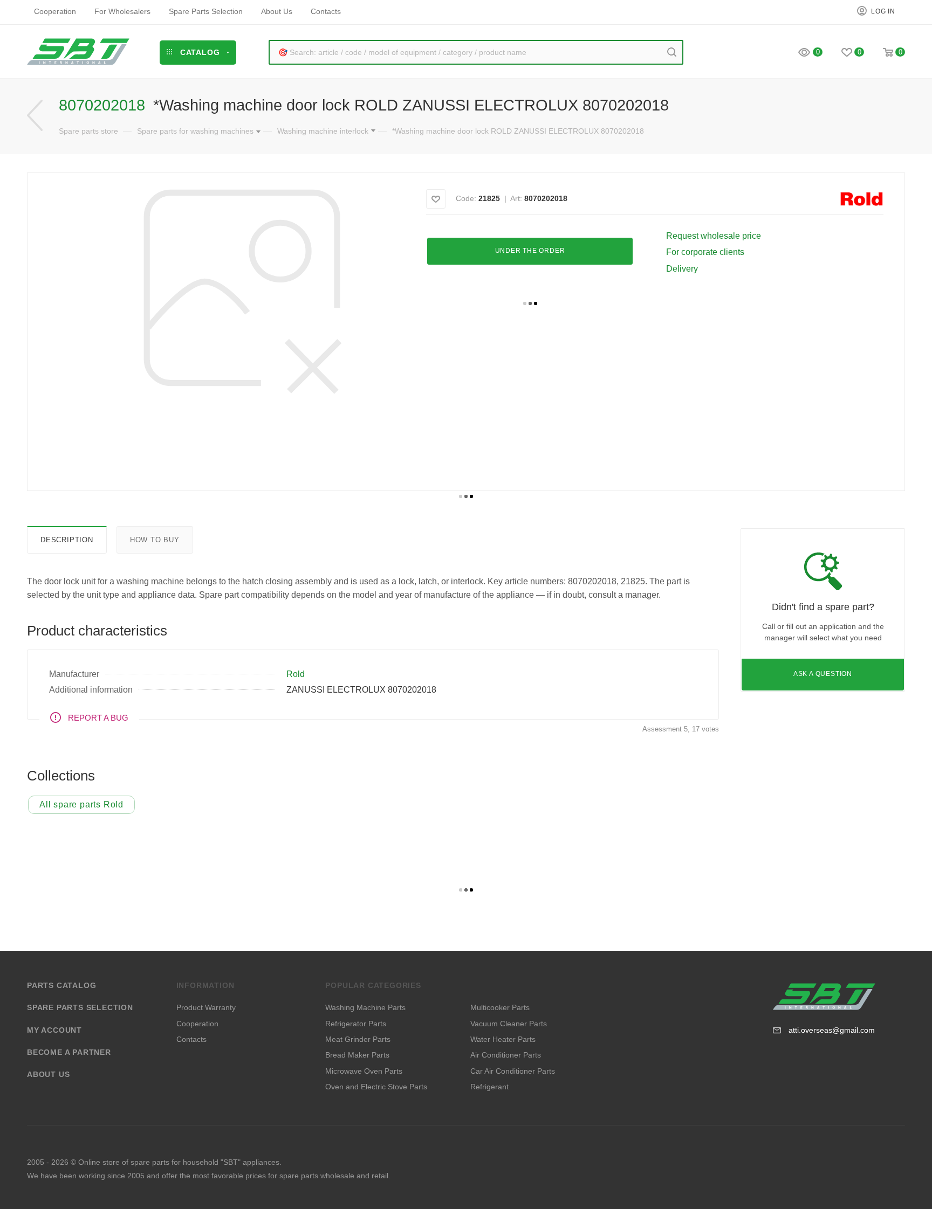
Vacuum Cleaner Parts (508, 1023)
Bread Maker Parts (357, 1055)
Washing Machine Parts (365, 1007)
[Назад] (35, 115)
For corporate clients (705, 252)
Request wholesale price (713, 235)
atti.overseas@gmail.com (832, 1030)
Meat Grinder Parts (357, 1039)
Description (66, 540)
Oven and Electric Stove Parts (376, 1086)
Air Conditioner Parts (505, 1055)
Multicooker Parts (500, 1007)
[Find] (671, 52)
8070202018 (545, 198)
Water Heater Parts (503, 1039)
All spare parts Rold (81, 804)
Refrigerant (489, 1086)
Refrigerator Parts (355, 1023)
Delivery (682, 268)
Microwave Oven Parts (363, 1071)
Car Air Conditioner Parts (512, 1071)
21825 (489, 198)
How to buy (155, 540)
